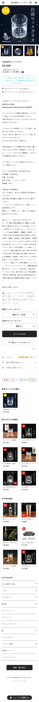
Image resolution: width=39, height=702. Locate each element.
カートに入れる (19, 334)
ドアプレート (6, 617)
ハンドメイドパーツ (9, 657)
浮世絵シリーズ (7, 651)
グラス (4, 591)
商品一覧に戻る (19, 667)
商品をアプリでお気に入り (20, 343)
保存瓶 (4, 604)
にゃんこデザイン (8, 637)
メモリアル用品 (7, 644)
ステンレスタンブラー (10, 624)
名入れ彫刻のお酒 (8, 584)
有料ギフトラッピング (11, 321)
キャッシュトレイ (8, 611)
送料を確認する (24, 88)
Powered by (17, 681)
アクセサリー (6, 597)
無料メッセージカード (11, 309)
